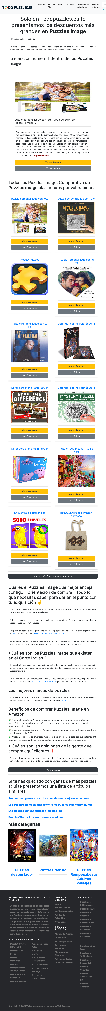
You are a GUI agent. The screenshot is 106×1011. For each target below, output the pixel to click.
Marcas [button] (41, 4)
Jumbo (65, 700)
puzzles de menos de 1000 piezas (48, 633)
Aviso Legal (60, 922)
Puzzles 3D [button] (51, 6)
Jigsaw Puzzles (29, 259)
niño (15, 633)
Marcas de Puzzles (64, 934)
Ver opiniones (53, 770)
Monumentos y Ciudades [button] (83, 6)
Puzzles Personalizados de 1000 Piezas (17, 967)
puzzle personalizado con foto (29, 198)
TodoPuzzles (63, 1006)
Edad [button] (60, 4)
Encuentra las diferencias (29, 512)
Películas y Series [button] (96, 6)
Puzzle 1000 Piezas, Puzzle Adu (76, 450)
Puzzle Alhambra (40, 964)
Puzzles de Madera (64, 962)
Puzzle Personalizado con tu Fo (76, 261)
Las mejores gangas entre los (35, 810)
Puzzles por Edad (63, 941)
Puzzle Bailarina (18, 981)
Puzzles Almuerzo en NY (86, 976)
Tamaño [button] (70, 4)
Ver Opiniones (53, 168)
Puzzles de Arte (88, 909)
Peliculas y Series (63, 959)
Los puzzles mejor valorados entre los (50, 804)
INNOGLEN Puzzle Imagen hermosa (76, 514)
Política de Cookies (64, 911)
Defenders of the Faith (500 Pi (76, 323)
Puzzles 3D (60, 937)
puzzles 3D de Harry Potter (43, 681)
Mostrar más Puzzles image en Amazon (53, 576)
